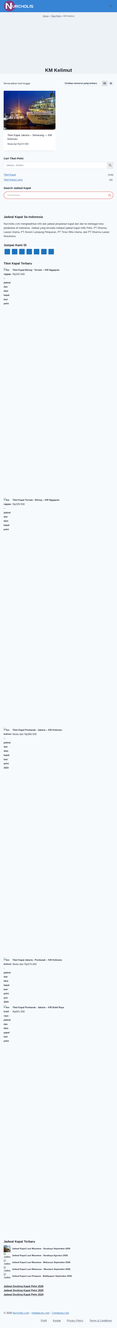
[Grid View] (104, 83)
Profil (44, 1320)
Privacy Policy (75, 1320)
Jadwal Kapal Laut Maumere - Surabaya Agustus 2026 (40, 1255)
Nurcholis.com (21, 1313)
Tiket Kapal (10, 174)
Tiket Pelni (56, 16)
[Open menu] (110, 6)
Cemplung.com (60, 1313)
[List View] (110, 83)
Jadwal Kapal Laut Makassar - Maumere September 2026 (41, 1269)
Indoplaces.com (41, 1313)
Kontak (57, 1320)
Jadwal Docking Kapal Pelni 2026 (23, 1286)
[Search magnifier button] (110, 195)
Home (46, 16)
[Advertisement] (58, 43)
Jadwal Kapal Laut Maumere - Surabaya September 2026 (41, 1248)
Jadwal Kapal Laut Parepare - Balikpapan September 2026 (42, 1276)
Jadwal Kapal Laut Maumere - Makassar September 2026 (41, 1262)
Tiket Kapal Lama (13, 179)
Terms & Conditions (101, 1320)
